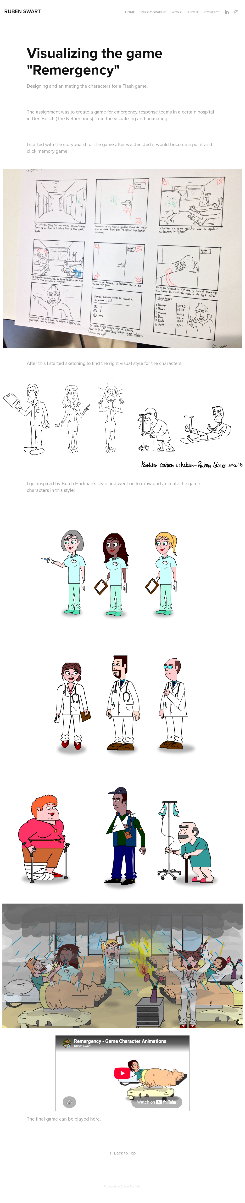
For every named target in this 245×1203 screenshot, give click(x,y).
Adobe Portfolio (130, 1186)
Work (177, 12)
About (193, 12)
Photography (153, 12)
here (95, 1118)
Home (130, 12)
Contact (212, 12)
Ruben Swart (22, 11)
